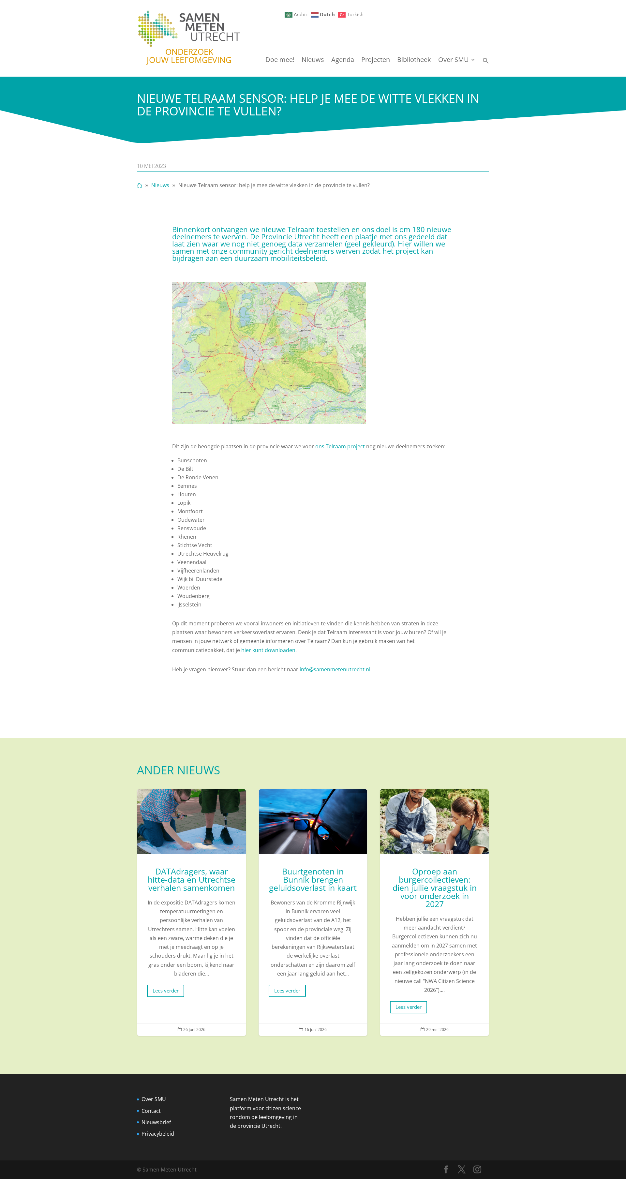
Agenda (342, 60)
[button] (486, 62)
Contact (151, 1110)
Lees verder (166, 990)
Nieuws (313, 60)
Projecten (375, 60)
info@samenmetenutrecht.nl (335, 669)
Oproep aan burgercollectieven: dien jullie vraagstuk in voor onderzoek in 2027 (434, 912)
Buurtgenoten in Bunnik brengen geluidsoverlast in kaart (313, 912)
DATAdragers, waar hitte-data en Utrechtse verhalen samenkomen (191, 912)
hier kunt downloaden (268, 650)
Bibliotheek (414, 60)
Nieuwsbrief (156, 1122)
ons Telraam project (340, 446)
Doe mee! (279, 60)
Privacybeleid (158, 1133)
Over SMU (453, 60)
